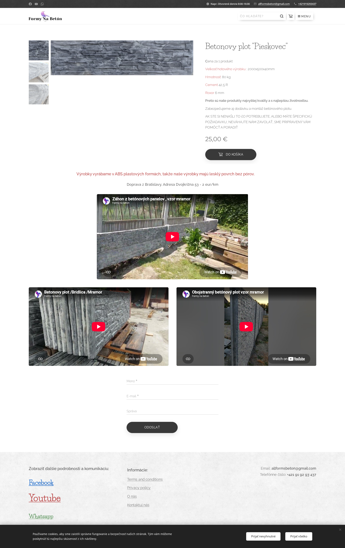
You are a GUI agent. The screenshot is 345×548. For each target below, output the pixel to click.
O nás (132, 496)
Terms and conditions (145, 479)
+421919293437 (307, 4)
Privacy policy (139, 488)
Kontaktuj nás (138, 505)
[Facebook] (30, 4)
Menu (306, 16)
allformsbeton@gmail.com (274, 4)
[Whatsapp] (42, 4)
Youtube (45, 497)
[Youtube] (36, 4)
